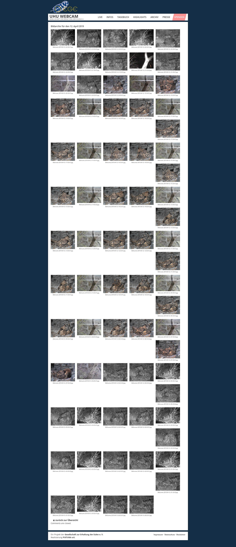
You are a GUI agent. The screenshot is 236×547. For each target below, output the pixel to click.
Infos (110, 17)
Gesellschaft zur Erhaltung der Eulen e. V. (84, 534)
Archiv (154, 17)
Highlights (139, 17)
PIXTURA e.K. (69, 537)
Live (100, 17)
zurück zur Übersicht (66, 520)
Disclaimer (180, 534)
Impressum (158, 534)
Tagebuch (123, 17)
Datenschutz (170, 534)
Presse (166, 17)
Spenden (179, 17)
